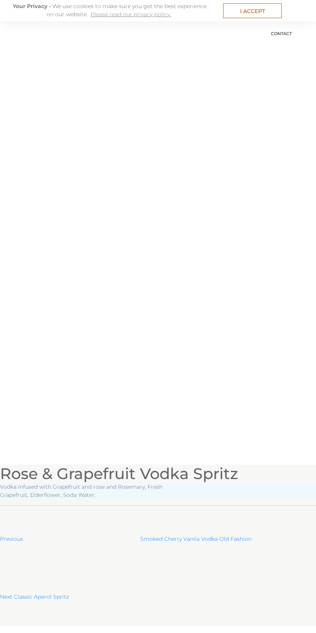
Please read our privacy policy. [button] (131, 14)
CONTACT (281, 33)
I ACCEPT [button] (252, 11)
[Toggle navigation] (8, 31)
